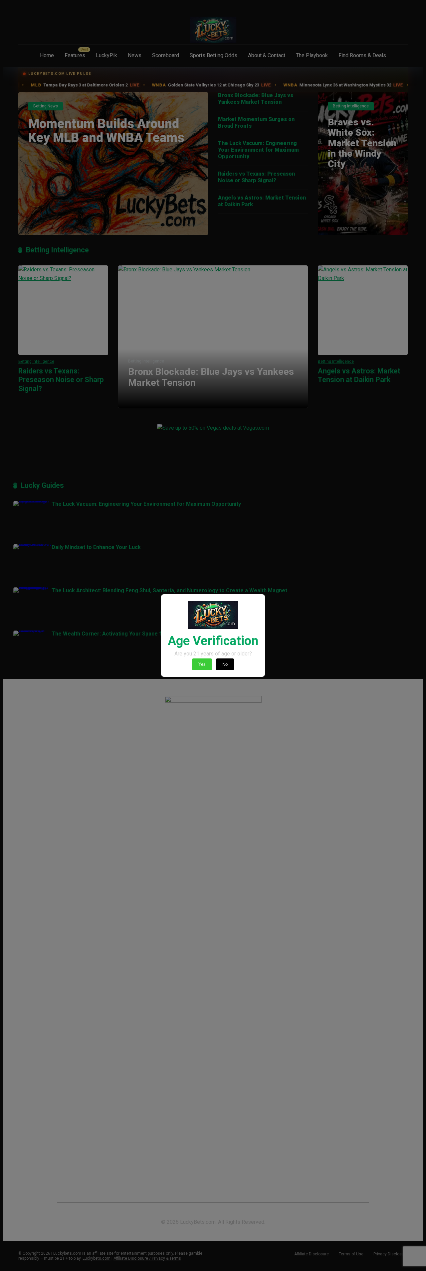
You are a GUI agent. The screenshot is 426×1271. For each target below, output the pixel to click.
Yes (202, 664)
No (225, 664)
